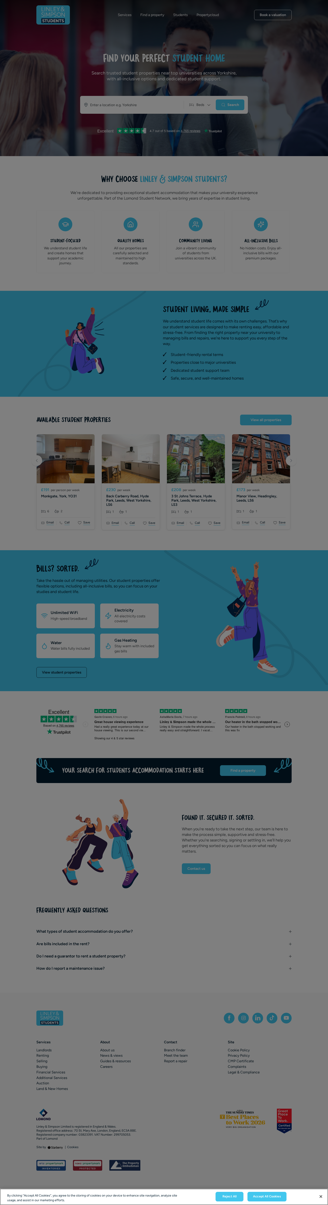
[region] (164, 1197)
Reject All (229, 1196)
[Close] (321, 1196)
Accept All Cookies (267, 1196)
